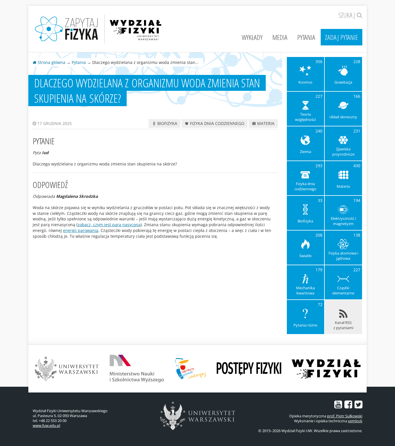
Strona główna (50, 62)
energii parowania (80, 230)
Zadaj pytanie (341, 37)
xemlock (355, 420)
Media (279, 37)
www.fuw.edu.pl (46, 425)
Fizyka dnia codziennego (216, 123)
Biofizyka (166, 123)
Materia (265, 123)
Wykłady (252, 37)
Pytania (306, 37)
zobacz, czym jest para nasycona (109, 224)
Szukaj (347, 15)
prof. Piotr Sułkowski (344, 416)
